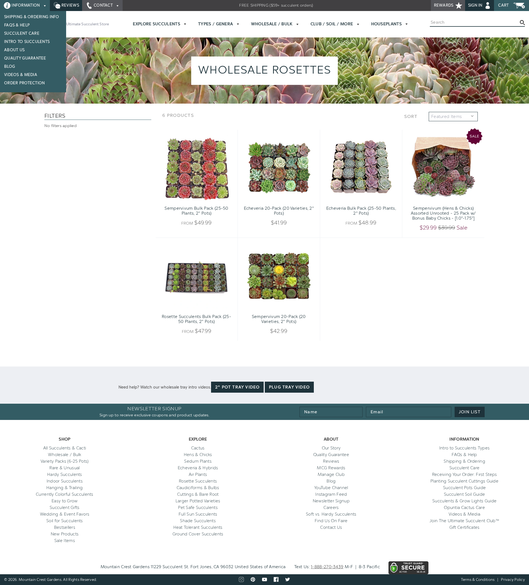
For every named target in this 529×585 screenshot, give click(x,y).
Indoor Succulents (65, 481)
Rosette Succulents (198, 481)
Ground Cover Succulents (197, 534)
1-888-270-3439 (327, 566)
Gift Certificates (464, 527)
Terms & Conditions (478, 580)
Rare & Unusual (64, 467)
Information (25, 5)
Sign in (476, 5)
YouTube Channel (331, 487)
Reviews (69, 5)
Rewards (444, 5)
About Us (14, 50)
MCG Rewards (331, 467)
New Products (65, 534)
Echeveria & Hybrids (198, 467)
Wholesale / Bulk (64, 454)
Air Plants (198, 474)
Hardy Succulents (64, 474)
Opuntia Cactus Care (464, 507)
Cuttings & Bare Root (198, 494)
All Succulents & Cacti (64, 448)
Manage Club (331, 474)
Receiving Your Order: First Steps (464, 474)
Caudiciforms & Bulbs (198, 487)
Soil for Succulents (64, 520)
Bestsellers (64, 527)
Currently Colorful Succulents (64, 494)
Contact (103, 5)
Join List (470, 411)
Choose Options (196, 200)
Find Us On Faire (331, 520)
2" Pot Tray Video (237, 387)
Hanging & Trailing (64, 487)
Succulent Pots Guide (464, 487)
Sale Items (64, 540)
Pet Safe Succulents (198, 507)
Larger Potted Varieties (198, 500)
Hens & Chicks (198, 454)
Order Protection (24, 83)
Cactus (198, 448)
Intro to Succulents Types (464, 448)
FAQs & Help (17, 25)
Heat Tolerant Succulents (198, 527)
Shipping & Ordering (464, 461)
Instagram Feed (331, 494)
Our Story (331, 448)
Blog (9, 66)
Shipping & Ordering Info (31, 17)
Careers (331, 507)
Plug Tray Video (289, 387)
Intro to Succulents (27, 41)
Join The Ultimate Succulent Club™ (464, 520)
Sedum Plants (198, 461)
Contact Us (331, 527)
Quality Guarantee (25, 58)
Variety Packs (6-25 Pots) (65, 461)
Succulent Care (21, 33)
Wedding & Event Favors (65, 514)
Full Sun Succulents (198, 514)
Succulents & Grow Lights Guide (464, 500)
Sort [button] (410, 116)
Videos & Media (20, 74)
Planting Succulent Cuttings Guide (464, 481)
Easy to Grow (65, 500)
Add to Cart (434, 200)
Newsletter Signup (331, 500)
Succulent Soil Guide (464, 494)
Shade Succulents (198, 520)
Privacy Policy (513, 580)
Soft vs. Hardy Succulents (331, 514)
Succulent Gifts (65, 507)
